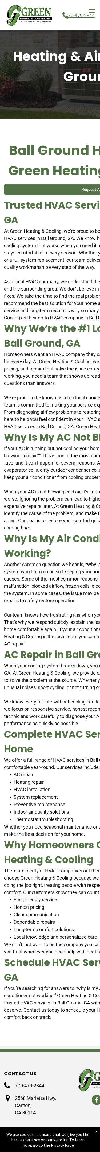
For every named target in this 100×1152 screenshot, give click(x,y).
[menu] (92, 11)
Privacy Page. (63, 1145)
